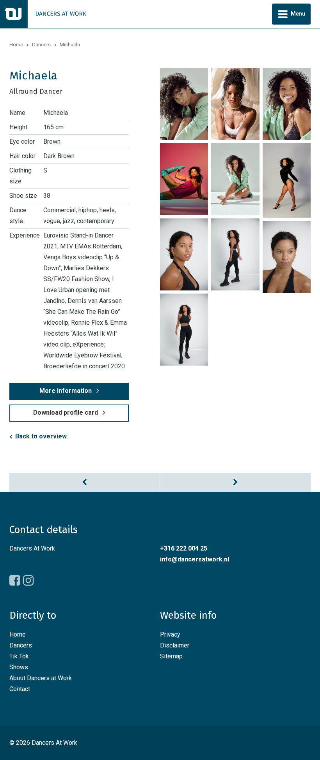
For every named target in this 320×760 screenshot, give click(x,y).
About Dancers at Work (40, 678)
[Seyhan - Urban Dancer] (235, 482)
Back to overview (41, 436)
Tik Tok (19, 656)
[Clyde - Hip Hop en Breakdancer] (84, 482)
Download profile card (65, 412)
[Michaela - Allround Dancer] (184, 104)
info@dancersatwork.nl (194, 559)
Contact (19, 689)
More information (65, 390)
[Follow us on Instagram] (28, 580)
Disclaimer (174, 645)
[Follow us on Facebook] (14, 580)
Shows (18, 667)
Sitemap (171, 656)
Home (16, 45)
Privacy (170, 634)
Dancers (41, 45)
